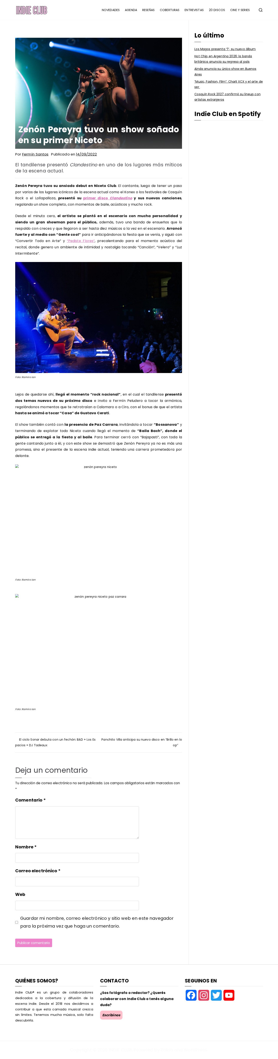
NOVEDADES (111, 10)
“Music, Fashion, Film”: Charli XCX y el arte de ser (228, 84)
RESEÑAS (148, 10)
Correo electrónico (37, 871)
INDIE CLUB (120, 1050)
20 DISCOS (217, 10)
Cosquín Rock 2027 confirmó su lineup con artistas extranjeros (227, 97)
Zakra (167, 1050)
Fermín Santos (35, 154)
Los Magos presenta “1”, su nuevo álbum (225, 49)
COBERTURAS (169, 10)
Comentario (30, 800)
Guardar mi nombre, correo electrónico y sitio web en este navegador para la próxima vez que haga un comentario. (97, 922)
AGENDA (131, 10)
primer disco (107, 198)
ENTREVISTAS (194, 10)
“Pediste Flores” (81, 240)
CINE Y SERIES (240, 10)
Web (20, 894)
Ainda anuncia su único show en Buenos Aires (225, 71)
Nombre (25, 847)
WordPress (195, 1050)
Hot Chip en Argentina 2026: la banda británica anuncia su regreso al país (223, 59)
